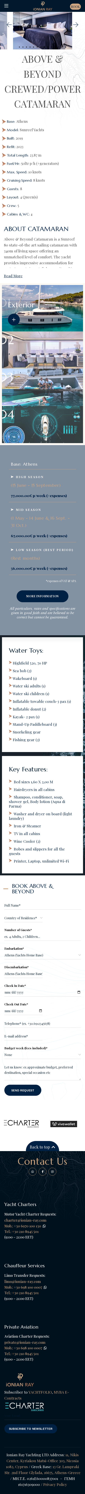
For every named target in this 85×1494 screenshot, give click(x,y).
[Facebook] (33, 1172)
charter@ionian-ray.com (25, 1220)
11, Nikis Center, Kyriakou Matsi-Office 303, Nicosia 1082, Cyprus (42, 1460)
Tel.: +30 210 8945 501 (21, 1292)
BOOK (75, 7)
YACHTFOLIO (40, 1392)
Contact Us (43, 1161)
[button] (9, 24)
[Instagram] (52, 1172)
